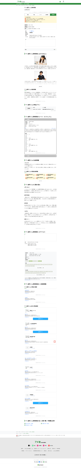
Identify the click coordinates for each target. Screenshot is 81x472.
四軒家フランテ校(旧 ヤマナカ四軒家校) (31, 350)
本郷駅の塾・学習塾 (45, 423)
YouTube (51, 445)
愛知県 (19, 5)
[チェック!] (55, 342)
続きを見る (40, 86)
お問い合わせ (50, 450)
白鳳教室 (26, 297)
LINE (34, 445)
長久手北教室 (27, 385)
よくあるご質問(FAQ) (56, 450)
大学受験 (40, 445)
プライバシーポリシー (29, 450)
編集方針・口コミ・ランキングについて (40, 448)
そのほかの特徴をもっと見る (40, 267)
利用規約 (23, 450)
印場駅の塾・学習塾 (29, 425)
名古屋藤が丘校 (27, 411)
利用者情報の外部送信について (38, 450)
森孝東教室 (26, 370)
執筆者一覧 (49, 448)
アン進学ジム (32, 31)
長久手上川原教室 (27, 398)
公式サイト (40, 318)
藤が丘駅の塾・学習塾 (29, 423)
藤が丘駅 (27, 5)
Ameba (37, 461)
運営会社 (45, 450)
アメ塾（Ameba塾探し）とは (28, 448)
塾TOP (17, 5)
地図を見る (27, 293)
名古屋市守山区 (23, 5)
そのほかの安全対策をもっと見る (40, 274)
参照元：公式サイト (54, 128)
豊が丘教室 (26, 378)
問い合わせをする (27, 279)
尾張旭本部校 (27, 290)
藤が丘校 (26, 314)
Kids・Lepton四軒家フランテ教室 (30, 358)
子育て (46, 445)
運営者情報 (58, 448)
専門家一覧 (53, 448)
